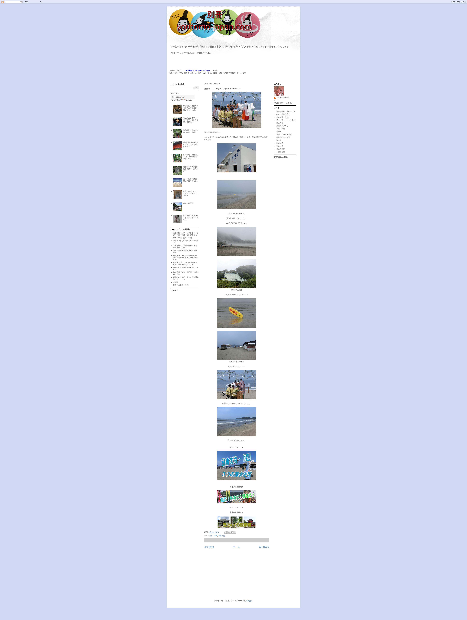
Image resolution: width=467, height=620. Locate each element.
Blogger (249, 601)
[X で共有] (230, 532)
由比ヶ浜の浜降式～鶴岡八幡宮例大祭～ (190, 180)
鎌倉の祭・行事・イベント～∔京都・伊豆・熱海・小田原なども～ (186, 234)
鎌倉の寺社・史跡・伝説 (182, 238)
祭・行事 (213, 536)
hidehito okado (283, 98)
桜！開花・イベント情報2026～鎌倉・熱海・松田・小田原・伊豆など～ (186, 257)
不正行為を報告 (281, 157)
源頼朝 (279, 132)
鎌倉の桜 (279, 123)
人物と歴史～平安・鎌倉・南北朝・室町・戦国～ (185, 247)
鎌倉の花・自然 (282, 117)
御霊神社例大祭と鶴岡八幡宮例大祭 (190, 131)
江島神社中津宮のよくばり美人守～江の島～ (190, 218)
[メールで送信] (225, 532)
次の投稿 (209, 547)
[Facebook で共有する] (232, 532)
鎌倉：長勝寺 (188, 203)
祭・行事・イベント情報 (285, 120)
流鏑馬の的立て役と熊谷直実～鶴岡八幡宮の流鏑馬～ (190, 120)
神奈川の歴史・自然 (180, 285)
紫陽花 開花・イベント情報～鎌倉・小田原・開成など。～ (185, 263)
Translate (189, 100)
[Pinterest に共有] (234, 532)
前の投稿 (264, 547)
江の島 (175, 282)
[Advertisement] (233, 575)
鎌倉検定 (279, 146)
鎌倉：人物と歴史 (283, 114)
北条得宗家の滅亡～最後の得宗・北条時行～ (190, 169)
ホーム (236, 547)
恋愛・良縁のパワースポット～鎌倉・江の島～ (190, 193)
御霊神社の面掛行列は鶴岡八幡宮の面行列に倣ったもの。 (190, 108)
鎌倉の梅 (279, 143)
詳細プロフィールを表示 (283, 103)
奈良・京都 (280, 129)
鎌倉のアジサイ (282, 126)
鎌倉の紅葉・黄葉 (283, 137)
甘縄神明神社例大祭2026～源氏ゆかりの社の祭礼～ (190, 157)
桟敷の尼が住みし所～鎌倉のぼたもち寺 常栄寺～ (190, 144)
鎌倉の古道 (280, 149)
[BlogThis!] (227, 532)
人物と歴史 (280, 152)
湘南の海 (221, 536)
